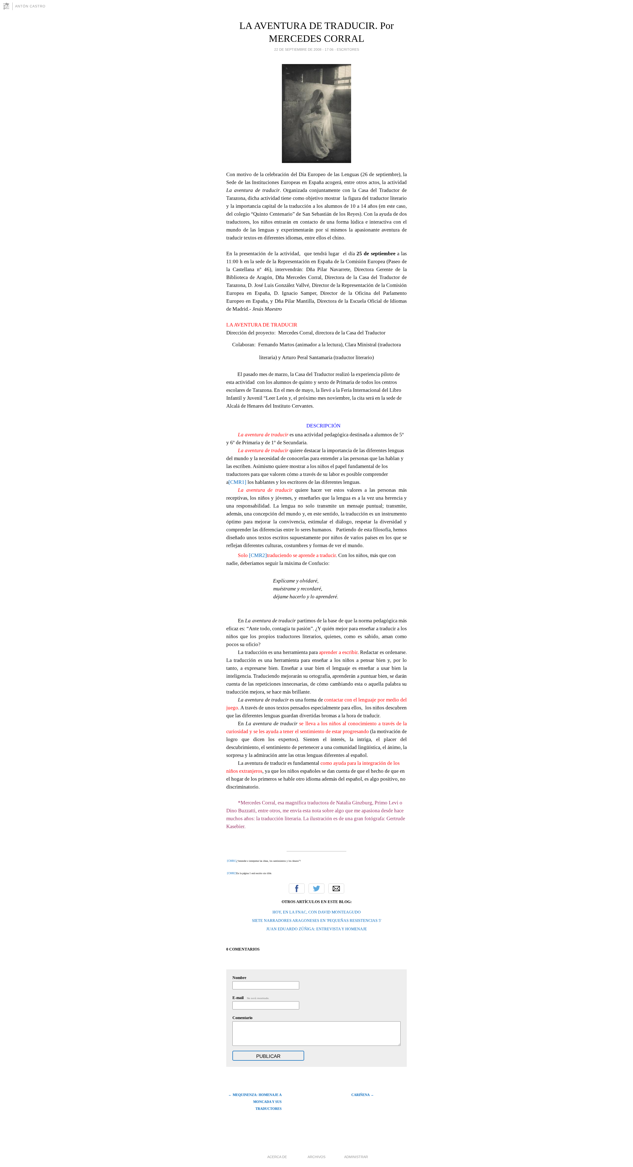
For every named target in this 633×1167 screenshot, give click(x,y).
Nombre (239, 978)
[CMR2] (258, 555)
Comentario (242, 1018)
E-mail (250, 998)
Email (336, 888)
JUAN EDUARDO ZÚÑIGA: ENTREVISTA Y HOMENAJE (316, 929)
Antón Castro (30, 6)
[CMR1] (237, 482)
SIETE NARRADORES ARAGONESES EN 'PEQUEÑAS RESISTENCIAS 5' (316, 920)
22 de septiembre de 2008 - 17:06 (304, 49)
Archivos (316, 1157)
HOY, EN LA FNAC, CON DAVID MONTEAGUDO (316, 912)
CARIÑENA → (362, 1095)
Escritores (348, 49)
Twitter (316, 888)
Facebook (297, 888)
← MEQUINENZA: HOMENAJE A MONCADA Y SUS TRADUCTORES (255, 1102)
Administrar (356, 1157)
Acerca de (277, 1157)
